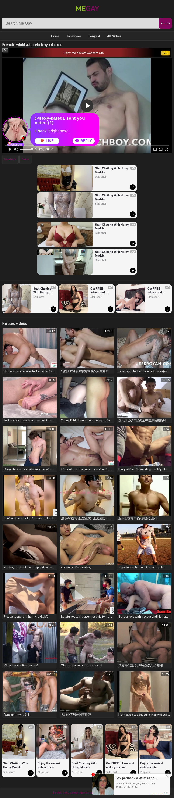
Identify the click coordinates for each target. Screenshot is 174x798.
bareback (10, 159)
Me (87, 8)
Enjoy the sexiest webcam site (83, 52)
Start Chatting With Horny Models (112, 170)
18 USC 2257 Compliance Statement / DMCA (81, 792)
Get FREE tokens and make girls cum (100, 290)
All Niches (114, 36)
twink (25, 159)
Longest (94, 36)
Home (55, 36)
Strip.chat (100, 176)
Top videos (73, 36)
